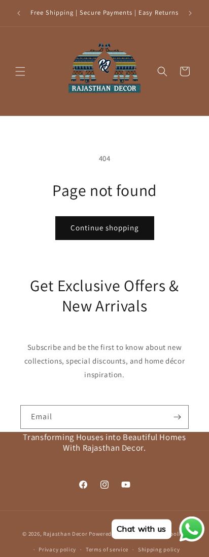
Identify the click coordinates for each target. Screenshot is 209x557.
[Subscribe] (177, 417)
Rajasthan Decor (65, 533)
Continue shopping (105, 227)
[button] (20, 71)
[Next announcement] (190, 13)
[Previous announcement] (19, 13)
